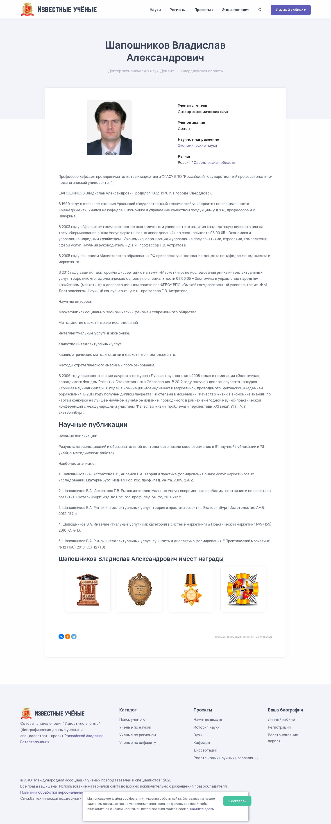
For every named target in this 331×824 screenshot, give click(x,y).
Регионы (178, 9)
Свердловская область (214, 162)
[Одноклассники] (67, 636)
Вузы (198, 734)
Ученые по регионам (137, 734)
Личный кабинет (291, 9)
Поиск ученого (132, 719)
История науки (207, 727)
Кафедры (202, 742)
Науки (155, 9)
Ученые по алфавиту (137, 742)
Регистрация (279, 727)
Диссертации (205, 750)
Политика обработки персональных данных (59, 792)
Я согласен (237, 801)
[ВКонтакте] (61, 636)
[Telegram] (74, 636)
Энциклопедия (235, 9)
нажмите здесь (202, 809)
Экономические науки (197, 145)
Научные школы (208, 719)
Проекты (203, 9)
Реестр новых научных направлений (226, 757)
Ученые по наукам (135, 727)
